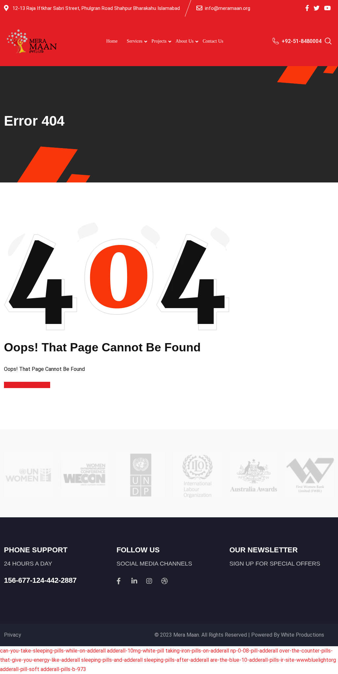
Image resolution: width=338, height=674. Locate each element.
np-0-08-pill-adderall (254, 651)
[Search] (328, 42)
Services (134, 41)
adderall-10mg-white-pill (135, 651)
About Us (184, 41)
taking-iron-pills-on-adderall (197, 651)
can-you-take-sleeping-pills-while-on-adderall (53, 651)
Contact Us (213, 41)
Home (112, 41)
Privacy (12, 635)
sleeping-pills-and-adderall (112, 660)
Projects (159, 41)
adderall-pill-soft (19, 669)
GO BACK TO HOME (27, 385)
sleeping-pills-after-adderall (176, 660)
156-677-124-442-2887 (40, 580)
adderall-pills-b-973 (63, 669)
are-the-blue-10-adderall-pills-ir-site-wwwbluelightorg (273, 660)
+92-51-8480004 (301, 41)
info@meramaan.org (227, 8)
